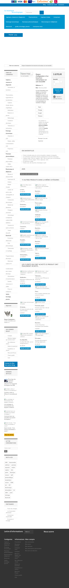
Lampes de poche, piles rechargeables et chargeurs (10, 193)
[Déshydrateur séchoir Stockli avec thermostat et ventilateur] (27, 250)
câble (6, 492)
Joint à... (37, 253)
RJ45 (12, 482)
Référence (38, 85)
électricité (7, 497)
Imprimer (40, 141)
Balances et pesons (9, 114)
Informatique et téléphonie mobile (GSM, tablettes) (10, 219)
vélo (12, 470)
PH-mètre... (38, 338)
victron (7, 482)
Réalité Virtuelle (8, 186)
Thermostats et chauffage (10, 250)
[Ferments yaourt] (42, 302)
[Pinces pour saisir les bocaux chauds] (42, 199)
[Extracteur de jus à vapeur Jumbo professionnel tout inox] (27, 200)
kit (14, 490)
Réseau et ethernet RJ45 (9, 175)
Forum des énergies (12, 508)
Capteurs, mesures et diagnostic (15, 17)
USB (6, 462)
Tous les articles (9, 434)
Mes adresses (28, 546)
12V (10, 485)
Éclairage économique (12, 22)
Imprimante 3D (11, 179)
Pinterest (40, 116)
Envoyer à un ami (42, 138)
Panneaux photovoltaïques (30, 22)
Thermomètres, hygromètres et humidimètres (9, 97)
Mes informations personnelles (33, 548)
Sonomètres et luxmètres (10, 89)
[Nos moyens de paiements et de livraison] (34, 1)
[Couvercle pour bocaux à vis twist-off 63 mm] (27, 223)
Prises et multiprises (9, 290)
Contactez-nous (37, 26)
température (8, 480)
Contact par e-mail (52, 4)
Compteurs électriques (9, 122)
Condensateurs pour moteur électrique (9, 271)
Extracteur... (23, 204)
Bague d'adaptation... (10, 319)
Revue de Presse (11, 352)
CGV (8, 357)
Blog (44, 4)
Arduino (9, 182)
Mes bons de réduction (31, 550)
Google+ (40, 113)
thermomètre (12, 462)
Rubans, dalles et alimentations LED (10, 143)
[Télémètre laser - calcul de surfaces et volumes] (42, 272)
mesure (7, 475)
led (6, 485)
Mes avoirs (28, 544)
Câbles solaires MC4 (9, 165)
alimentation (8, 490)
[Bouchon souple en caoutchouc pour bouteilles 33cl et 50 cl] (42, 186)
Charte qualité (10, 355)
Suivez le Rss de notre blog (10, 364)
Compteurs (57, 17)
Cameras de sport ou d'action (10, 226)
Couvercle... (23, 226)
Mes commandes (29, 542)
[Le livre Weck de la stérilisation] (27, 186)
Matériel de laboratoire (9, 206)
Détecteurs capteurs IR (9, 262)
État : (37, 87)
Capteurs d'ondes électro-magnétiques (9, 105)
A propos (9, 335)
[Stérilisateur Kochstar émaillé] (42, 211)
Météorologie (10, 118)
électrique (12, 472)
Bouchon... (38, 191)
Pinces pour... (38, 203)
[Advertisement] (34, 50)
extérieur (7, 465)
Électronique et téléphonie (49, 22)
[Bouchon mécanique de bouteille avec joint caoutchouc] (42, 223)
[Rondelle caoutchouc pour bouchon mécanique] (27, 236)
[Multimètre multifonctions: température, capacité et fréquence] (27, 273)
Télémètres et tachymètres (10, 127)
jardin (6, 472)
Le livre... (22, 189)
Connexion (61, 4)
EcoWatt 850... (24, 340)
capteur (7, 470)
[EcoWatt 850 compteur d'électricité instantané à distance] (27, 335)
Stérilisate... (38, 215)
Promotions (18, 542)
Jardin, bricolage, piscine (22, 26)
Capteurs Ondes (45, 17)
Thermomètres (32, 17)
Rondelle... (23, 240)
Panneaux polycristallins (9, 160)
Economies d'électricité (9, 239)
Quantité (55, 79)
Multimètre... (23, 277)
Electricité (9, 26)
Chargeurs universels (9, 211)
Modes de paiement (12, 346)
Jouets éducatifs (8, 232)
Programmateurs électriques (10, 257)
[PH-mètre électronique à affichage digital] (42, 334)
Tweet (39, 107)
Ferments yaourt (39, 305)
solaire (13, 467)
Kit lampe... (23, 307)
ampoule (7, 467)
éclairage (7, 495)
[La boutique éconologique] (13, 11)
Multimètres (10, 110)
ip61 (12, 475)
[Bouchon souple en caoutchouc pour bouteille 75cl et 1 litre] (42, 237)
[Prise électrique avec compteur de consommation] (42, 288)
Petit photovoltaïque (9, 244)
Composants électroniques (10, 201)
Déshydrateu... (24, 254)
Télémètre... (38, 276)
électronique (8, 487)
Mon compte (30, 539)
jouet (11, 492)
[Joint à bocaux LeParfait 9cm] (42, 249)
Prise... (37, 291)
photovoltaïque (9, 477)
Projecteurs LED (9, 150)
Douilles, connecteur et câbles (9, 284)
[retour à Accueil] (6, 66)
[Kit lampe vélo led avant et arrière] (27, 303)
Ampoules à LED (9, 137)
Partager (40, 110)
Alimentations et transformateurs (10, 278)
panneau (14, 465)
